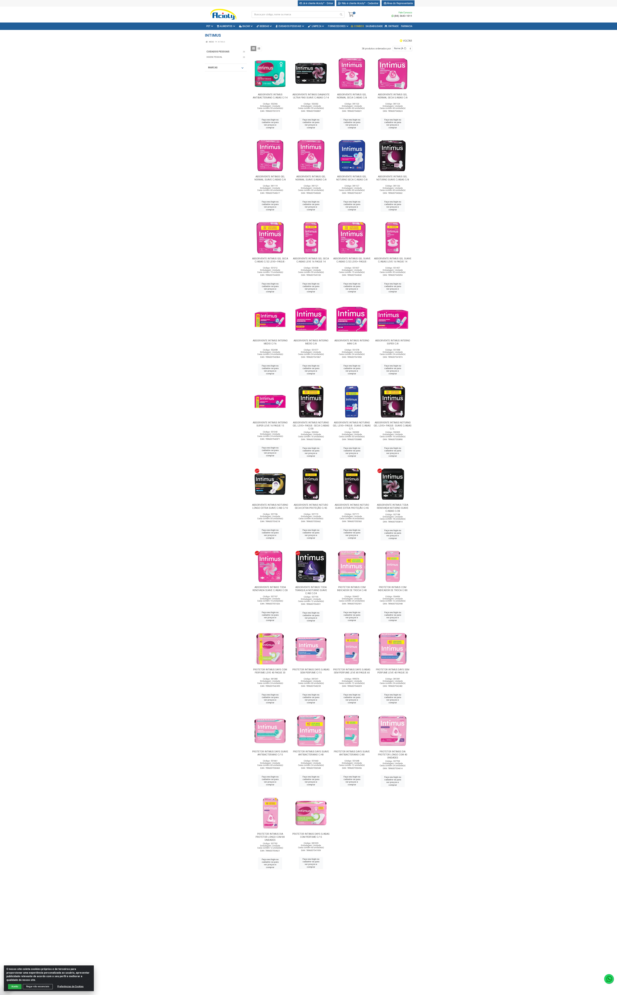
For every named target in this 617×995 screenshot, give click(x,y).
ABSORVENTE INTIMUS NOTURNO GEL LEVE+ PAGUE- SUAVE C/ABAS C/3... (392, 425)
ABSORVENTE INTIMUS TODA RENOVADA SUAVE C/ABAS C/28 (270, 589)
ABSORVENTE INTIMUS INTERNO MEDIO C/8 (311, 342)
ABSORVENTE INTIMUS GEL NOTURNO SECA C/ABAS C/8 (351, 178)
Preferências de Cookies (70, 986)
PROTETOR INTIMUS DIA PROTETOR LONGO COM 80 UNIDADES (270, 836)
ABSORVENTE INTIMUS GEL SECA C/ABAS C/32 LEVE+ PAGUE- (270, 260)
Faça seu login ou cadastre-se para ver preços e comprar (270, 124)
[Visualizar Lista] (259, 48)
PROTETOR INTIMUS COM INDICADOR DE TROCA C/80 (392, 589)
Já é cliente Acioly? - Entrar (318, 3)
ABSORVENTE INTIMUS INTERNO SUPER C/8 (392, 342)
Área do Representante (400, 3)
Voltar (407, 40)
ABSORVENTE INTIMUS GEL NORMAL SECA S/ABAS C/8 (392, 96)
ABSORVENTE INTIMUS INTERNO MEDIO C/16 (270, 342)
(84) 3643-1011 (403, 15)
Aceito (14, 986)
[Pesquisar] (341, 14)
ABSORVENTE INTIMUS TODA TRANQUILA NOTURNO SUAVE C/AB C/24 (311, 590)
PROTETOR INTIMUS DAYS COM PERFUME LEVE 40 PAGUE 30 (270, 671)
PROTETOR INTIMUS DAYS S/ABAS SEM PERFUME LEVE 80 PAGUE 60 (351, 671)
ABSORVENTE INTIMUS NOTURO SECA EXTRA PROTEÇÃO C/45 (311, 506)
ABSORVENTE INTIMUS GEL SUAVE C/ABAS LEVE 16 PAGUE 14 (392, 260)
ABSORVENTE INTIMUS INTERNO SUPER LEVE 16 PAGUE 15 (270, 424)
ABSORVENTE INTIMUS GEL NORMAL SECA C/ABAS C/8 (352, 96)
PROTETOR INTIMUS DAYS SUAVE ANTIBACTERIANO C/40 (311, 753)
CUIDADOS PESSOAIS (217, 51)
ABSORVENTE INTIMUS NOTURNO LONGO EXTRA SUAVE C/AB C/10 (270, 506)
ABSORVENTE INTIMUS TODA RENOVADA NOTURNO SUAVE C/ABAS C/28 (392, 507)
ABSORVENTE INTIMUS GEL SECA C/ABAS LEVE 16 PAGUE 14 (311, 260)
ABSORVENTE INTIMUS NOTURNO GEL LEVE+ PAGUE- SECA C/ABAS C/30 (311, 425)
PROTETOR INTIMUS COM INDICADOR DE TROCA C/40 (352, 589)
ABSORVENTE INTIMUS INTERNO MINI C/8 (351, 342)
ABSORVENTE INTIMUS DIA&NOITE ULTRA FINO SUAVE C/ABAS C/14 (311, 96)
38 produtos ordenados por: (376, 48)
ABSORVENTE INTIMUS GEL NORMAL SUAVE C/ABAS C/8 (270, 178)
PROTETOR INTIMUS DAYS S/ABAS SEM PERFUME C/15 (311, 671)
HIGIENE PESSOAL (214, 57)
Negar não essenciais (37, 986)
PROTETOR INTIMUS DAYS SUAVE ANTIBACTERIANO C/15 (270, 753)
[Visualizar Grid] (253, 48)
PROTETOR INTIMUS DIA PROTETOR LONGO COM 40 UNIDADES (392, 754)
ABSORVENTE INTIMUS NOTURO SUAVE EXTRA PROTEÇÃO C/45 (352, 506)
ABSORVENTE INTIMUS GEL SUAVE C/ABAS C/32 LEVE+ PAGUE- (352, 260)
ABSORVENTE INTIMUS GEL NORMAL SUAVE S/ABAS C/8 (310, 178)
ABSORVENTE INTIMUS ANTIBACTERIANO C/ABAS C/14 (270, 96)
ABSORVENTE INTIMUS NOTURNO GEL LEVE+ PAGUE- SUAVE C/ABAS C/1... (352, 425)
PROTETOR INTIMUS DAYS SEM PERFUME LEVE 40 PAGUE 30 (392, 671)
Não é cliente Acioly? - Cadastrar (360, 3)
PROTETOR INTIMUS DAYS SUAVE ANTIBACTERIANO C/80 (352, 753)
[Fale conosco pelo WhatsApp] (609, 979)
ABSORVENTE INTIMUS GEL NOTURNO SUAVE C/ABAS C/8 (392, 178)
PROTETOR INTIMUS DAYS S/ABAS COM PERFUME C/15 (311, 835)
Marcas (213, 67)
